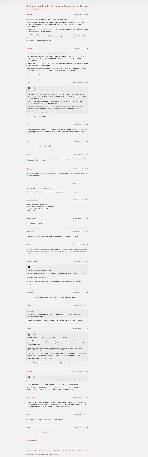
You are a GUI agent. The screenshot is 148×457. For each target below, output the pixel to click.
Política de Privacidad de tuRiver (80, 450)
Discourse (35, 454)
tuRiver (3, 1)
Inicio (28, 450)
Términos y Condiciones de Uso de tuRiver (58, 450)
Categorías (34, 450)
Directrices (42, 450)
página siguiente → (32, 440)
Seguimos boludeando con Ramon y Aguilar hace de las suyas (57, 6)
